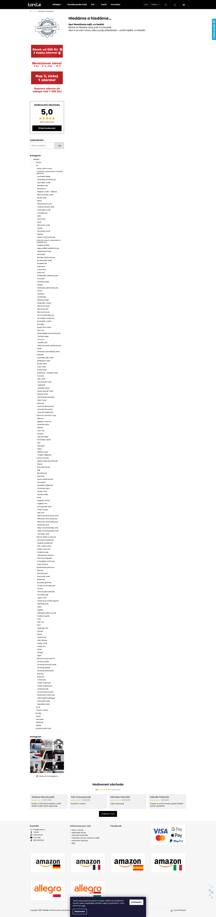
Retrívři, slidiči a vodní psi (46, 537)
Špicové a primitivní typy (46, 415)
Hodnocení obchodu (108, 784)
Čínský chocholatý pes (46, 585)
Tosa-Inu (40, 339)
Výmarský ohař (43, 534)
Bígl (38, 470)
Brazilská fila (42, 263)
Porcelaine (41, 482)
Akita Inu (40, 418)
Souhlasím (136, 902)
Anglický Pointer (43, 500)
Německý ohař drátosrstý (47, 519)
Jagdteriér (41, 385)
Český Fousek (42, 510)
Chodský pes (42, 213)
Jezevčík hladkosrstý (45, 412)
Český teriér (42, 370)
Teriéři (39, 348)
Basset (40, 464)
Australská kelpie (43, 176)
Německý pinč (43, 309)
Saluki (39, 649)
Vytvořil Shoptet (180, 910)
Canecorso (41, 269)
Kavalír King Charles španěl (47, 601)
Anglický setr (42, 503)
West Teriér (41, 400)
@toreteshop (38, 840)
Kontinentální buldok (45, 692)
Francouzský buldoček (46, 592)
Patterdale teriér (43, 701)
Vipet (39, 655)
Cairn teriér (41, 367)
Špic (39, 443)
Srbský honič (42, 491)
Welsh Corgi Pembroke (46, 237)
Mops (39, 607)
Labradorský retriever (45, 555)
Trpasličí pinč (42, 342)
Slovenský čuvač (43, 231)
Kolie (39, 216)
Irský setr (40, 513)
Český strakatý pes (44, 686)
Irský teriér (41, 379)
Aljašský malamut (44, 421)
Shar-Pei (40, 330)
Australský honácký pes (46, 179)
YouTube (36, 837)
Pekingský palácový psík (46, 613)
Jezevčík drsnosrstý (45, 409)
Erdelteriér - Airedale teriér (47, 373)
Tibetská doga (43, 336)
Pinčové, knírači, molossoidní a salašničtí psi (49, 241)
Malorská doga (43, 300)
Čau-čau (40, 430)
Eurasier (40, 434)
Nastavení (80, 911)
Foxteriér (40, 376)
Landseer (40, 294)
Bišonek (40, 570)
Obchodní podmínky (80, 835)
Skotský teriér (42, 394)
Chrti (39, 625)
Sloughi (40, 652)
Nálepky (36, 159)
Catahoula (41, 680)
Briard (39, 201)
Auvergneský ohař (44, 506)
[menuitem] (57, 4)
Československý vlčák (45, 207)
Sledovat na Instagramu (48, 776)
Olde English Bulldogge (46, 698)
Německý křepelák (44, 558)
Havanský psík (42, 595)
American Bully (43, 661)
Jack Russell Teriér (44, 382)
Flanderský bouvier (44, 204)
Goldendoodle (42, 689)
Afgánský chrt (42, 628)
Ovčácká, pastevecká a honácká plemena (50, 172)
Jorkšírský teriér (43, 388)
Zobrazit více (108, 814)
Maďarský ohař (43, 525)
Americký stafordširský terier (48, 351)
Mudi (39, 222)
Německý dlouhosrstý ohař (48, 516)
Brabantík (41, 579)
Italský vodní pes (43, 549)
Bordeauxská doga (44, 260)
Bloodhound (42, 473)
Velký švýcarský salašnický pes (49, 345)
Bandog (40, 674)
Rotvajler (40, 324)
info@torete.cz (39, 829)
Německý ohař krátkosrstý (47, 522)
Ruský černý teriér (44, 327)
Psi (37, 165)
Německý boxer (43, 312)
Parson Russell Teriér (45, 391)
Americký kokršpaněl (45, 540)
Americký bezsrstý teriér (46, 664)
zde (83, 905)
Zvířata (38, 162)
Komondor (41, 219)
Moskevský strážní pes (46, 695)
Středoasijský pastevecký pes (48, 333)
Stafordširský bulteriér (45, 397)
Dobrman (41, 272)
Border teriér (42, 364)
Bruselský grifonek (44, 582)
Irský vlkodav (42, 640)
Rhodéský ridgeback (45, 485)
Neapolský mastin (44, 303)
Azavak (40, 631)
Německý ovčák (43, 225)
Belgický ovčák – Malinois (47, 192)
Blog (73, 843)
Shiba (39, 449)
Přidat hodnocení (46, 128)
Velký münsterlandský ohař (48, 531)
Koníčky (39, 713)
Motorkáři (40, 719)
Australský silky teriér (45, 358)
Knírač (39, 291)
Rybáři (38, 725)
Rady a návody (77, 830)
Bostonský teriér (43, 576)
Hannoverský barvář (45, 479)
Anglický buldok (43, 245)
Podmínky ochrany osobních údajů (85, 838)
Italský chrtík (42, 643)
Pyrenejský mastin (44, 321)
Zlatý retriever (42, 564)
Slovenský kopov (43, 488)
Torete (36, 832)
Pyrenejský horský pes (45, 318)
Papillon (40, 610)
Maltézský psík (43, 604)
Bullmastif (41, 266)
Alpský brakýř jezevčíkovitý (47, 461)
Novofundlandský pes (45, 315)
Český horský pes (44, 683)
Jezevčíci (40, 403)
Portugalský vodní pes (46, 561)
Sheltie (40, 228)
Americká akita (43, 424)
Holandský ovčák (43, 210)
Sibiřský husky (42, 452)
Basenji (40, 427)
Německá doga (43, 306)
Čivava (40, 588)
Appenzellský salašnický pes (48, 248)
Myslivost (39, 722)
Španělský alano (43, 704)
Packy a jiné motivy (44, 168)
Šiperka (40, 234)
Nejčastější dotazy (79, 832)
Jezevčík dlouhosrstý (45, 406)
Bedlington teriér (43, 361)
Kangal (40, 285)
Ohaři (39, 497)
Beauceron (41, 188)
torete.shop (38, 835)
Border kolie (41, 198)
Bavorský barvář (43, 467)
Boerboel (40, 677)
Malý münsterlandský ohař (47, 528)
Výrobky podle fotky (43, 728)
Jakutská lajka (42, 437)
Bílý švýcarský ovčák (45, 195)
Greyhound (41, 637)
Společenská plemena (45, 567)
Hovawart (41, 279)
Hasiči (38, 716)
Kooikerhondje (42, 552)
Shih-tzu (40, 622)
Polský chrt (41, 646)
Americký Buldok (43, 667)
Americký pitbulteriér (45, 671)
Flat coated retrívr (44, 546)
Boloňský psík (42, 573)
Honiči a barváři (43, 458)
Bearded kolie (42, 185)
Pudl (39, 619)
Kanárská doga (43, 282)
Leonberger (41, 297)
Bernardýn (41, 254)
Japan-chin (41, 598)
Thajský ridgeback (44, 455)
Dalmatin (41, 476)
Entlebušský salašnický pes (47, 275)
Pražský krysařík (43, 616)
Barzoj (39, 634)
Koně (38, 707)
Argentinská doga (44, 251)
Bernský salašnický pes (46, 257)
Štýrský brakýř (42, 494)
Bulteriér (40, 354)
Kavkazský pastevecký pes (47, 288)
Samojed (40, 446)
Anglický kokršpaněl (45, 543)
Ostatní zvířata (42, 710)
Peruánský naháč (44, 440)
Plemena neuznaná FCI (46, 658)
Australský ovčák (43, 182)
